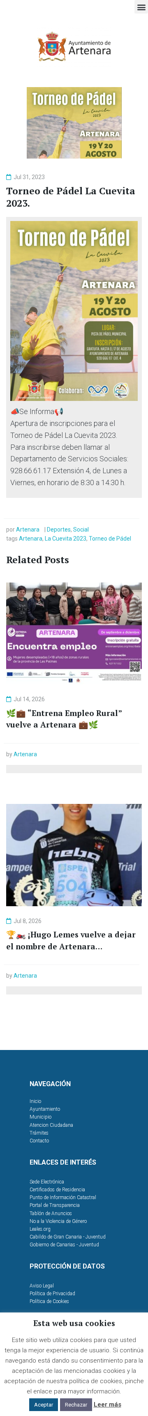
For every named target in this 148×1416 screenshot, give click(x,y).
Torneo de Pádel (110, 538)
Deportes (59, 529)
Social (81, 529)
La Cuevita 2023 (65, 538)
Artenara (27, 529)
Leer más (107, 1404)
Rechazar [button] (76, 1405)
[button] (141, 7)
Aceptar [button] (43, 1405)
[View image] (74, 311)
